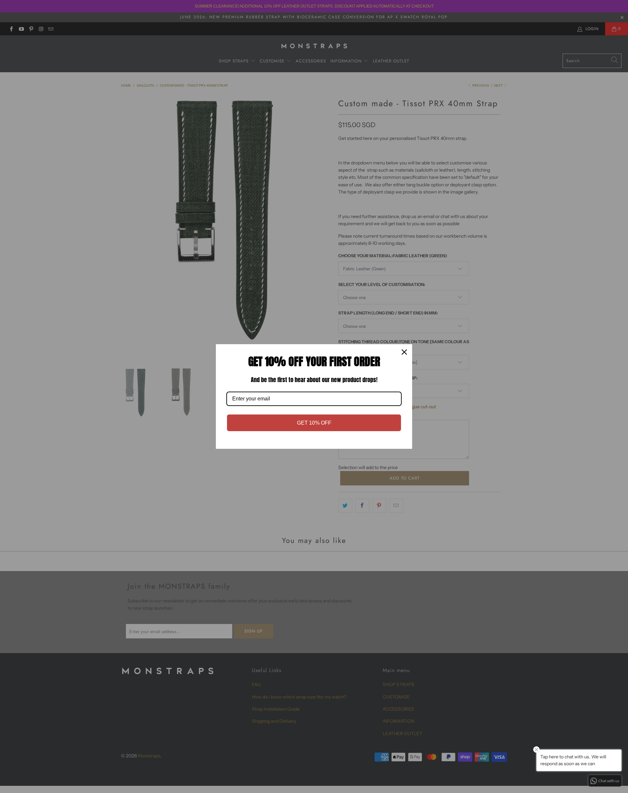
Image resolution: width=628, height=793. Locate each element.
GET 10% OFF (314, 423)
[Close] (404, 352)
